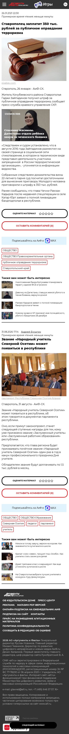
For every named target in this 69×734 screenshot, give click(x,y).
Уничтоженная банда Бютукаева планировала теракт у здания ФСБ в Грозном (38, 283)
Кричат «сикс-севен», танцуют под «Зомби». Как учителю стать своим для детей (39, 555)
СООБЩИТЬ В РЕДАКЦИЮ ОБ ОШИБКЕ (27, 630)
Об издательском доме (19, 600)
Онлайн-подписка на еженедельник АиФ (31, 609)
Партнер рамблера (30, 718)
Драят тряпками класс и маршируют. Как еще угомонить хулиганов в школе (38, 565)
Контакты (38, 614)
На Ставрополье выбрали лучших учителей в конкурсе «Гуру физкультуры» (38, 575)
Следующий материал (33, 725)
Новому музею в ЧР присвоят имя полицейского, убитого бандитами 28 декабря (40, 314)
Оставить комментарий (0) (34, 225)
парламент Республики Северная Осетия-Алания (31, 398)
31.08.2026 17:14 (10, 331)
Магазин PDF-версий (31, 604)
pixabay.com (9, 83)
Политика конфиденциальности (26, 626)
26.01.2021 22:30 (10, 13)
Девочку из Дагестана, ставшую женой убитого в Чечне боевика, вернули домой (40, 293)
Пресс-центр (46, 600)
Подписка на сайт (15, 614)
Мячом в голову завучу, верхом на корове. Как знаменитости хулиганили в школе (38, 544)
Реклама (9, 604)
